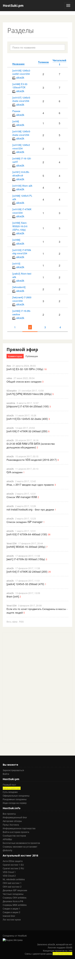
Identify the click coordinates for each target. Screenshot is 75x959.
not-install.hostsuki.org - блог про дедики (30, 509)
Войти (6, 773)
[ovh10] (16, 263)
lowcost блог (9, 915)
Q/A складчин (15, 472)
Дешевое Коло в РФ (13, 901)
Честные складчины (13, 893)
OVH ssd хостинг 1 (12, 882)
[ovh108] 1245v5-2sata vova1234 (21, 133)
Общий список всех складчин (24, 381)
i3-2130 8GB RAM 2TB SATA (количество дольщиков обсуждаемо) (31, 445)
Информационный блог (15, 817)
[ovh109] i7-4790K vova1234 (21, 210)
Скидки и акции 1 (11, 908)
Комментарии (15, 356)
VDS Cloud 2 (9, 875)
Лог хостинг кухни (12, 919)
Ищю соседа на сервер (15, 802)
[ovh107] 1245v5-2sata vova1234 (21, 99)
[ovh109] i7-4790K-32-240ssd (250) (27, 431)
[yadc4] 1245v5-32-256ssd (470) (25, 584)
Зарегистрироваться (13, 770)
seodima (11, 402)
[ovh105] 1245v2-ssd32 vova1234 (21, 72)
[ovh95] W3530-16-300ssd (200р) (26, 546)
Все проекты (9, 813)
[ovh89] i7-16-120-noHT (21, 160)
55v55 (69, 947)
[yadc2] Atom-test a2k (21, 275)
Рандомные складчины (15, 799)
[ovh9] (15, 121)
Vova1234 (12, 543)
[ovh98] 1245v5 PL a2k (22, 197)
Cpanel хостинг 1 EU (13, 864)
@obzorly (7, 850)
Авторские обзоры (12, 820)
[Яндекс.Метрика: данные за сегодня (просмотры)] (13, 939)
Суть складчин (10, 791)
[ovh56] (16, 239)
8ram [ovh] (13, 596)
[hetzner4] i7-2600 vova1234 (21, 299)
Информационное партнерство (19, 828)
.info (70, 950)
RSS (21, 621)
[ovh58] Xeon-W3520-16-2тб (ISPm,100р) (19, 226)
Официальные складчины (16, 795)
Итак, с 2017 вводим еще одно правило (30, 484)
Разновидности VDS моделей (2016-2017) (32, 459)
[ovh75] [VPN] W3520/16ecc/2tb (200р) (29, 394)
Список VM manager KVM (22, 497)
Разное (16, 111)
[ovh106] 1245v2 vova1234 (21, 146)
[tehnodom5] (18, 287)
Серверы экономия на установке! (20, 846)
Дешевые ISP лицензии (15, 890)
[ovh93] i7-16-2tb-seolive (21, 312)
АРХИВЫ (7, 839)
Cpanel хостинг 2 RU (13, 868)
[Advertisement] (30, 687)
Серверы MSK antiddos (15, 904)
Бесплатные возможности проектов (21, 842)
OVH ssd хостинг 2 (12, 886)
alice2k (20, 77)
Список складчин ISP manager (25, 522)
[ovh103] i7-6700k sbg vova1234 (21, 251)
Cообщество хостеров (14, 835)
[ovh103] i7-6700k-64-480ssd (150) (27, 534)
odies (9, 378)
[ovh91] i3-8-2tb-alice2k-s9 (20, 173)
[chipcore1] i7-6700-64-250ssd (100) (28, 406)
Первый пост (9, 784)
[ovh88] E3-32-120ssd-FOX (20, 85)
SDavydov (12, 390)
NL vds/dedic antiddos (14, 879)
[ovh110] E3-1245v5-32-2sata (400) (27, 419)
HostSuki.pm (13, 5)
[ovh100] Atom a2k (22, 185)
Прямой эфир (22, 349)
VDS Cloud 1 (9, 871)
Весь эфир (12, 621)
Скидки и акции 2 (11, 912)
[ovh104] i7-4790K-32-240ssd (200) (27, 571)
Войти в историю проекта (16, 831)
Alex (9, 365)
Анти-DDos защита (13, 860)
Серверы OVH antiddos (14, 897)
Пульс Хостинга (11, 824)
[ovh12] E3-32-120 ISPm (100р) (25, 369)
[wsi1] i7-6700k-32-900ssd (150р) (26, 559)
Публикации (31, 356)
